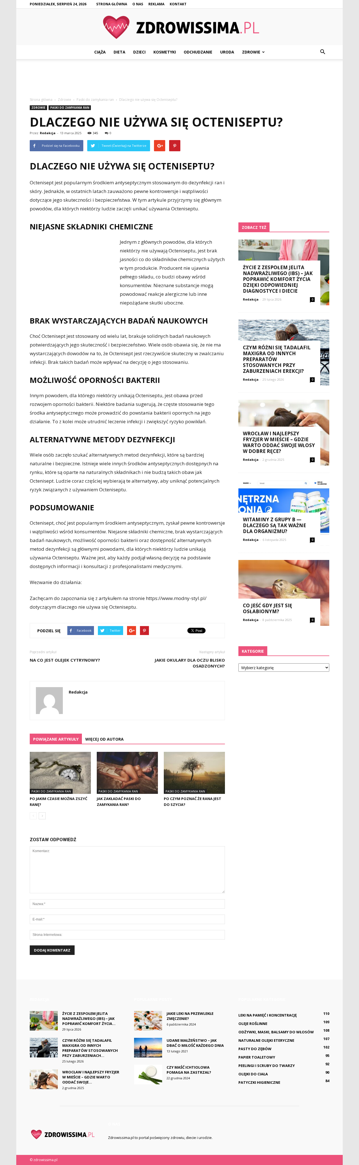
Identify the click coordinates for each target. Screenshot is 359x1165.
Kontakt (178, 4)
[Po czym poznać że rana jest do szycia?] (194, 773)
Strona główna (111, 4)
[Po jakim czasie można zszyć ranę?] (60, 773)
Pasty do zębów (254, 1048)
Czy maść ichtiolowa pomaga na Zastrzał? (189, 1070)
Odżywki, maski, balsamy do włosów (276, 1031)
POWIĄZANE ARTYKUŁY (56, 739)
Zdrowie (251, 52)
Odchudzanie (198, 52)
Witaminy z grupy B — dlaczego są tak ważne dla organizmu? (274, 525)
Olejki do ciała (253, 1073)
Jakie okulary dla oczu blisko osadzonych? (190, 663)
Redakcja (48, 133)
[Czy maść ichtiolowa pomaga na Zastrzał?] (148, 1074)
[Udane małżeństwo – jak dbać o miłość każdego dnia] (148, 1047)
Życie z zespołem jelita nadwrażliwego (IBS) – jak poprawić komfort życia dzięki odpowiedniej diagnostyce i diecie (278, 279)
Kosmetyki (164, 52)
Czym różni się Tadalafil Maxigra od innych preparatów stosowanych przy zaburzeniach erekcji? (276, 359)
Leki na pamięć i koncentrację (267, 1015)
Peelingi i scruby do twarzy (266, 1065)
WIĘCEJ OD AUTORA (104, 739)
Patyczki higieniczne (259, 1082)
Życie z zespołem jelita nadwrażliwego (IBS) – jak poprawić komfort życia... (89, 1018)
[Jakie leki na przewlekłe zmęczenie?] (148, 1021)
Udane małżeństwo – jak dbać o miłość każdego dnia (195, 1043)
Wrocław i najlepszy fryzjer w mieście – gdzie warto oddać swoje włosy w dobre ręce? (279, 442)
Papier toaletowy (256, 1057)
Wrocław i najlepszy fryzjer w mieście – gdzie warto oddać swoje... (90, 1077)
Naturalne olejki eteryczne (266, 1040)
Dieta (119, 52)
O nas (137, 4)
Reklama (156, 4)
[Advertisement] (179, 78)
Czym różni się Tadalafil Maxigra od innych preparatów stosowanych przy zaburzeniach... (90, 1048)
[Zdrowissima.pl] (179, 27)
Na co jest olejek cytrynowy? (65, 660)
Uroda (227, 52)
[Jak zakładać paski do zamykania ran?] (127, 773)
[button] (322, 52)
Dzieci (139, 52)
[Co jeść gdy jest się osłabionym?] (283, 593)
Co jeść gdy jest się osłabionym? (267, 608)
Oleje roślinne (252, 1023)
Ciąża (100, 52)
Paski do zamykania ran (69, 108)
